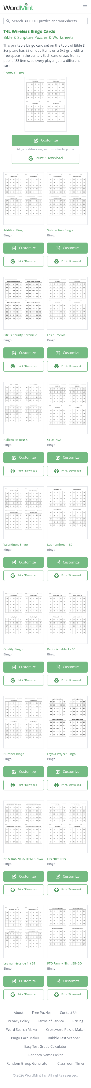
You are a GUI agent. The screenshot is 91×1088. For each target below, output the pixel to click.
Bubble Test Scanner (64, 1038)
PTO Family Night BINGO (64, 963)
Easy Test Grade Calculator (45, 1046)
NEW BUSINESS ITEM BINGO (23, 859)
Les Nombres (56, 859)
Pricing (77, 1021)
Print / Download (49, 158)
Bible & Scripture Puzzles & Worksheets (38, 37)
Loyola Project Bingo (61, 754)
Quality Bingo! (13, 649)
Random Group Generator (28, 1063)
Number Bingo (13, 754)
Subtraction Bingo (60, 230)
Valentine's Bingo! (16, 545)
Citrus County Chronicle (20, 335)
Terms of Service (51, 1021)
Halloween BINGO (16, 440)
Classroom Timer (71, 1063)
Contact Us (68, 1012)
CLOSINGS (54, 440)
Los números (56, 335)
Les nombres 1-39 (59, 545)
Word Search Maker (22, 1029)
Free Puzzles (41, 1012)
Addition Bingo (13, 230)
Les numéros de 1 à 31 (19, 963)
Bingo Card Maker (25, 1038)
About (18, 1012)
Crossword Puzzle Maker (65, 1029)
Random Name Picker (45, 1055)
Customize (49, 140)
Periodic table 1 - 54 (61, 649)
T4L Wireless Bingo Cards (29, 31)
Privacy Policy (18, 1021)
